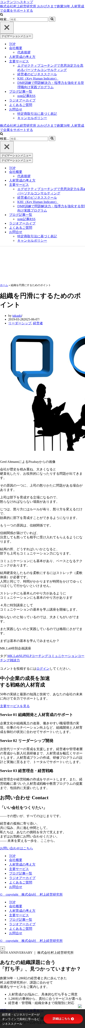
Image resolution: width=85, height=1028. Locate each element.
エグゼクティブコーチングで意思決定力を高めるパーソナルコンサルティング (50, 68)
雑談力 (15, 660)
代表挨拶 (24, 52)
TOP (12, 44)
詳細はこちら (61, 1018)
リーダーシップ (19, 323)
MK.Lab (13, 656)
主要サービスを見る (15, 706)
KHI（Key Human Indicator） (37, 78)
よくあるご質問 (20, 105)
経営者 (38, 323)
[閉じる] (7, 28)
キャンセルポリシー (32, 118)
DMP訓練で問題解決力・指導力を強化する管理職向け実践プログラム (50, 85)
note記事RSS (26, 96)
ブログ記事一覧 (20, 873)
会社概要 (15, 860)
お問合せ (15, 887)
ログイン (43, 668)
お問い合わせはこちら (16, 848)
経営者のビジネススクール (37, 74)
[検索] (1, 15)
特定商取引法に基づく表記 (37, 113)
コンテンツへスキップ (16, 2)
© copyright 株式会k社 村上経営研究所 (31, 894)
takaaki (17, 315)
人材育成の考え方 (22, 57)
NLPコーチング (36, 656)
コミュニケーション (63, 656)
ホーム (4, 285)
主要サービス (19, 869)
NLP (22, 656)
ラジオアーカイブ (22, 100)
